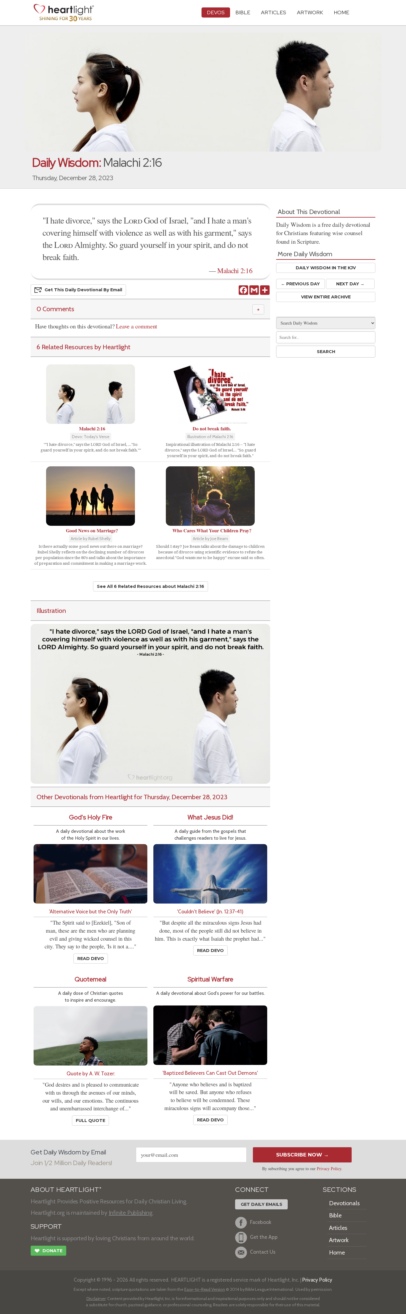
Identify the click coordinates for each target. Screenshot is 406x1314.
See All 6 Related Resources (150, 586)
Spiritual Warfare (210, 979)
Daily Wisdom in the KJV (326, 267)
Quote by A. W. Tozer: (91, 1073)
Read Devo (90, 958)
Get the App (264, 1237)
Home (337, 1252)
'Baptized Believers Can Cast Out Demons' (210, 1073)
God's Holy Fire (90, 817)
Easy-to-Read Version (204, 1289)
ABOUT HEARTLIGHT (66, 1189)
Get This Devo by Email (83, 289)
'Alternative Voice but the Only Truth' (90, 911)
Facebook (260, 1222)
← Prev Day (300, 284)
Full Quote (90, 1120)
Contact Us (263, 1252)
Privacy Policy (329, 1168)
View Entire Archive (326, 297)
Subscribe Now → (302, 1155)
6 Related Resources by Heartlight (83, 347)
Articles (273, 12)
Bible (242, 12)
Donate (48, 1251)
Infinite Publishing (130, 1212)
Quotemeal (90, 979)
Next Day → (350, 284)
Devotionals (344, 1203)
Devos (216, 12)
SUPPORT (46, 1226)
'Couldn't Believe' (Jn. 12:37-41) (210, 911)
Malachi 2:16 (234, 270)
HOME (341, 12)
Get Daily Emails (261, 1204)
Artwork (310, 12)
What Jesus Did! (210, 817)
